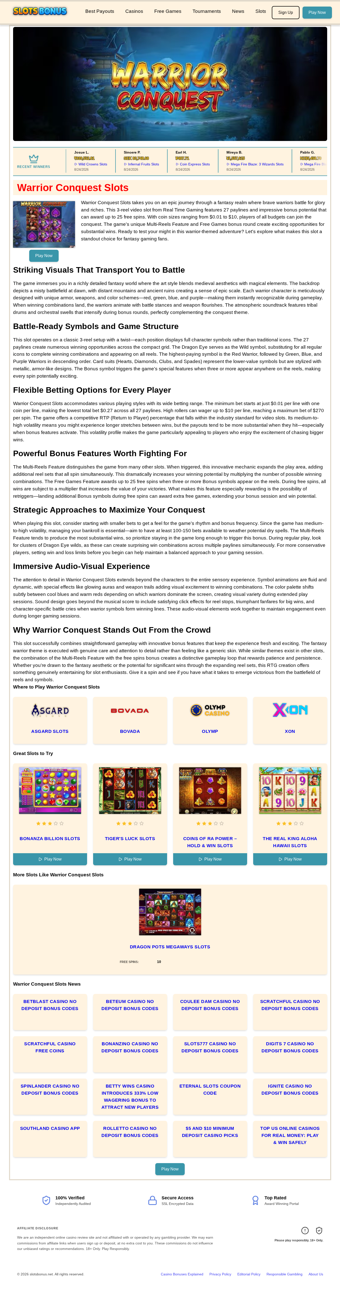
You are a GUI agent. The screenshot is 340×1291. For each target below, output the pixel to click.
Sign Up (285, 12)
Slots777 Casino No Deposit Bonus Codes (210, 1047)
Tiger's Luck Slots (130, 838)
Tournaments (207, 11)
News (238, 11)
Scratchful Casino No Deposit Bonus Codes (290, 1005)
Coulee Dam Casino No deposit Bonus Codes (210, 1005)
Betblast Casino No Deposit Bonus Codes (50, 1005)
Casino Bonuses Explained (182, 1274)
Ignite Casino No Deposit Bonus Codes (290, 1090)
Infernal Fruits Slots (131, 164)
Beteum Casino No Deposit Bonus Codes (130, 1005)
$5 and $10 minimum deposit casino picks (210, 1132)
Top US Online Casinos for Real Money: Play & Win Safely (290, 1135)
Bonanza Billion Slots (50, 838)
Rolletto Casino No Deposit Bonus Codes (130, 1132)
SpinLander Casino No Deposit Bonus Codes (50, 1090)
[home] (41, 20)
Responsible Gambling (285, 1274)
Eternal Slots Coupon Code (210, 1090)
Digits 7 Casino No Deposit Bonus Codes (290, 1047)
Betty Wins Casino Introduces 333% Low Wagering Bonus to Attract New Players (130, 1097)
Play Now (317, 12)
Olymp (210, 731)
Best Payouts (99, 11)
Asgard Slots (49, 731)
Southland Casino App (50, 1128)
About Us (316, 1274)
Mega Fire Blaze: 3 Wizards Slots (245, 164)
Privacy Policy (220, 1274)
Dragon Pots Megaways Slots (170, 946)
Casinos (134, 11)
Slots (260, 11)
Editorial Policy (248, 1274)
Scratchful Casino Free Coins (50, 1047)
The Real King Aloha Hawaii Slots (290, 842)
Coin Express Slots (183, 164)
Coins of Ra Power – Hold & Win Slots (210, 842)
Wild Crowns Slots (81, 164)
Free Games (167, 11)
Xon (290, 731)
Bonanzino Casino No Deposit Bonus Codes (130, 1047)
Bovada (130, 731)
